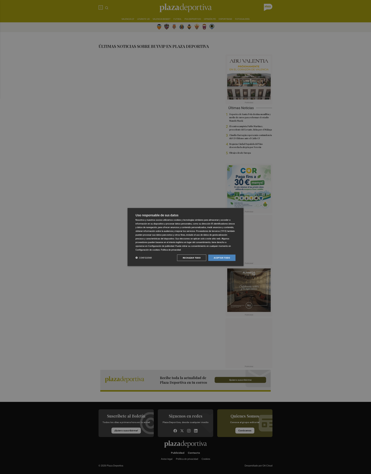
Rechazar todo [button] (192, 257)
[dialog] (185, 237)
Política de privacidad (171, 249)
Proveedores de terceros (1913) (211, 231)
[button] (144, 257)
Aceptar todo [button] (222, 257)
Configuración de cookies (148, 249)
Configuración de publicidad (161, 246)
